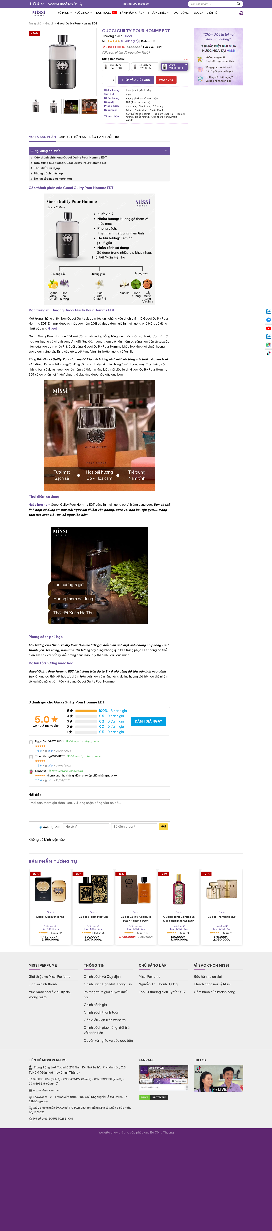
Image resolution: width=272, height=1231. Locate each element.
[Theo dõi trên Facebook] (30, 3)
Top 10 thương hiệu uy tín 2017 (162, 992)
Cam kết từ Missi (72, 137)
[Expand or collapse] (165, 149)
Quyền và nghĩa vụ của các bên (108, 1040)
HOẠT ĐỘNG (180, 12)
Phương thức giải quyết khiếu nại (106, 994)
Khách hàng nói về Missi (212, 984)
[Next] (90, 62)
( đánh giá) (130, 41)
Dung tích (108, 59)
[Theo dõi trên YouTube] (42, 3)
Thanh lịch (144, 106)
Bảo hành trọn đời (208, 976)
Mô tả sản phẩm (42, 137)
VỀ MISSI (63, 12)
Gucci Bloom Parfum (93, 916)
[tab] (42, 137)
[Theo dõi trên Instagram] (34, 3)
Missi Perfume (149, 976)
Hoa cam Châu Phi (163, 113)
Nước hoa (82, 12)
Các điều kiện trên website (105, 1020)
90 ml (129, 110)
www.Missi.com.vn (46, 1090)
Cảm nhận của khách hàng (214, 992)
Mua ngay (166, 79)
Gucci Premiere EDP (221, 916)
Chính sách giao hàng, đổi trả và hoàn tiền (107, 1030)
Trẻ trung (157, 106)
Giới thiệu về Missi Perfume (49, 976)
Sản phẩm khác (131, 12)
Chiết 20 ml (156, 110)
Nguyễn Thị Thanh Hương (158, 984)
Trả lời (38, 750)
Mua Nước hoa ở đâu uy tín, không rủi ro (50, 994)
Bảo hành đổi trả (104, 137)
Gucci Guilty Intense (50, 916)
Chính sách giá (95, 1005)
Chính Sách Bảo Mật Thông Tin (108, 984)
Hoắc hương (142, 116)
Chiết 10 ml (141, 110)
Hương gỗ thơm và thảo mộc (142, 98)
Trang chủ (35, 23)
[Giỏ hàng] (241, 13)
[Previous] (34, 62)
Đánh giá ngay (148, 721)
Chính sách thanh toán (101, 1012)
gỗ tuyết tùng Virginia (138, 113)
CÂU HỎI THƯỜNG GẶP (62, 3)
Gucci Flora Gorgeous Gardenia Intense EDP (179, 919)
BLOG (198, 12)
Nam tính (131, 106)
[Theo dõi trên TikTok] (38, 3)
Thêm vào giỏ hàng (136, 79)
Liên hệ (212, 12)
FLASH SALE (103, 12)
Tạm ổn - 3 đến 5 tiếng (139, 90)
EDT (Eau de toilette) (138, 102)
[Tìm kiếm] (238, 4)
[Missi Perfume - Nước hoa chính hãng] (40, 13)
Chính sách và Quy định (102, 976)
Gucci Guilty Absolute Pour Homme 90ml (136, 919)
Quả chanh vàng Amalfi (165, 116)
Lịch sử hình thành (43, 984)
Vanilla (129, 119)
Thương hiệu (157, 12)
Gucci (49, 23)
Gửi (163, 826)
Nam (128, 94)
